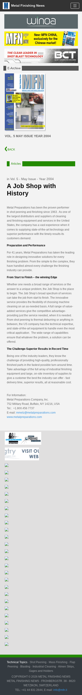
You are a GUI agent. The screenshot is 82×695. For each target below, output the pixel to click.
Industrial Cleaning (44, 666)
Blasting (25, 666)
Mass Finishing (58, 662)
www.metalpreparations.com (24, 417)
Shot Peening (38, 662)
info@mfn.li (60, 690)
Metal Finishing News (27, 5)
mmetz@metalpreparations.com (36, 412)
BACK (11, 149)
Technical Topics (17, 662)
